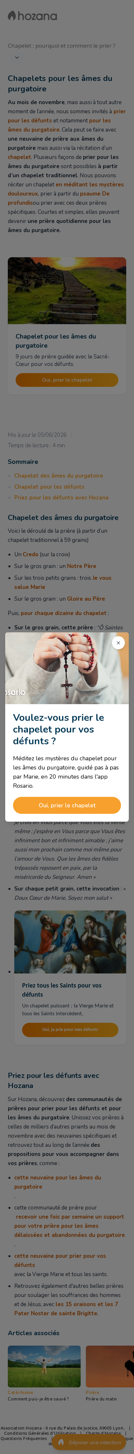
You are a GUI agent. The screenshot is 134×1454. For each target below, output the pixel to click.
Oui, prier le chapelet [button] (67, 805)
